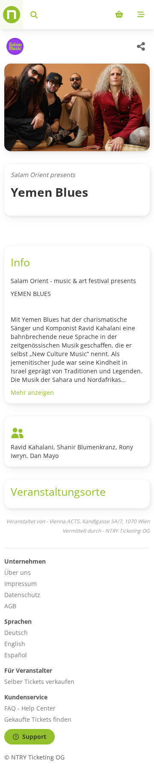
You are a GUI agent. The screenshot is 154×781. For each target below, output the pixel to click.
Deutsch (16, 632)
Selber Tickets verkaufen (39, 681)
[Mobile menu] (141, 14)
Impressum (20, 584)
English (14, 644)
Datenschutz (22, 595)
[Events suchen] (34, 14)
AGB (10, 606)
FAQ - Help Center (30, 708)
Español (15, 655)
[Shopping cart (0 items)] (119, 14)
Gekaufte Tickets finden (37, 719)
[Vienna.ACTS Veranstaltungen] (14, 46)
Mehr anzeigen (32, 392)
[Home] (11, 14)
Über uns (17, 572)
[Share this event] (141, 46)
